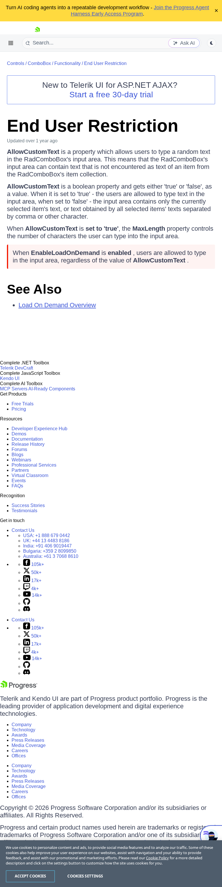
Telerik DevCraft (16, 368)
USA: (46, 535)
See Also (34, 289)
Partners (20, 470)
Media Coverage (29, 745)
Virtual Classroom (30, 475)
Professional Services (34, 465)
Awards (19, 735)
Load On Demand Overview (57, 305)
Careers (20, 750)
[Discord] (26, 610)
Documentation (27, 439)
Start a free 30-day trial (111, 94)
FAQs (17, 485)
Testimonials (24, 510)
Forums (19, 449)
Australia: (50, 556)
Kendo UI (9, 378)
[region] (111, 863)
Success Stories (28, 505)
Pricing (19, 409)
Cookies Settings (85, 876)
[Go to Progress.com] (19, 687)
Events (19, 480)
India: (47, 545)
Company (22, 724)
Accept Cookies (30, 876)
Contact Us (23, 530)
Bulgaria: (49, 551)
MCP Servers (13, 388)
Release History (28, 444)
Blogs (17, 454)
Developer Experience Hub (39, 428)
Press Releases (28, 740)
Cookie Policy (157, 857)
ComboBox (39, 63)
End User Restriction (105, 63)
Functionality (67, 63)
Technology (23, 729)
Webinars (21, 459)
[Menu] (11, 43)
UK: (46, 540)
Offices (19, 755)
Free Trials (23, 403)
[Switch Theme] (211, 43)
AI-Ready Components (51, 388)
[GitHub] (26, 603)
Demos (19, 433)
